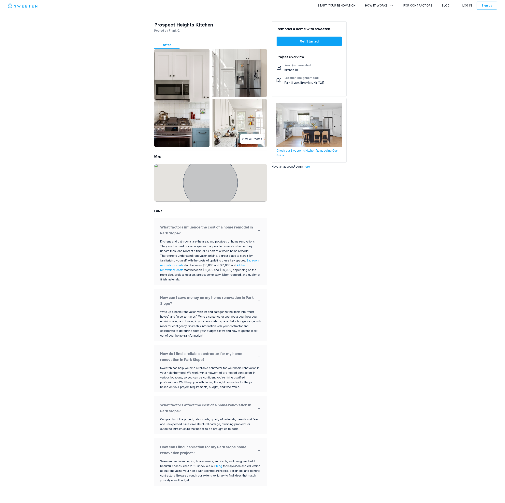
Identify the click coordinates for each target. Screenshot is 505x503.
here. (307, 166)
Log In (467, 5)
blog (219, 466)
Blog (446, 5)
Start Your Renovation (337, 5)
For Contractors (418, 5)
